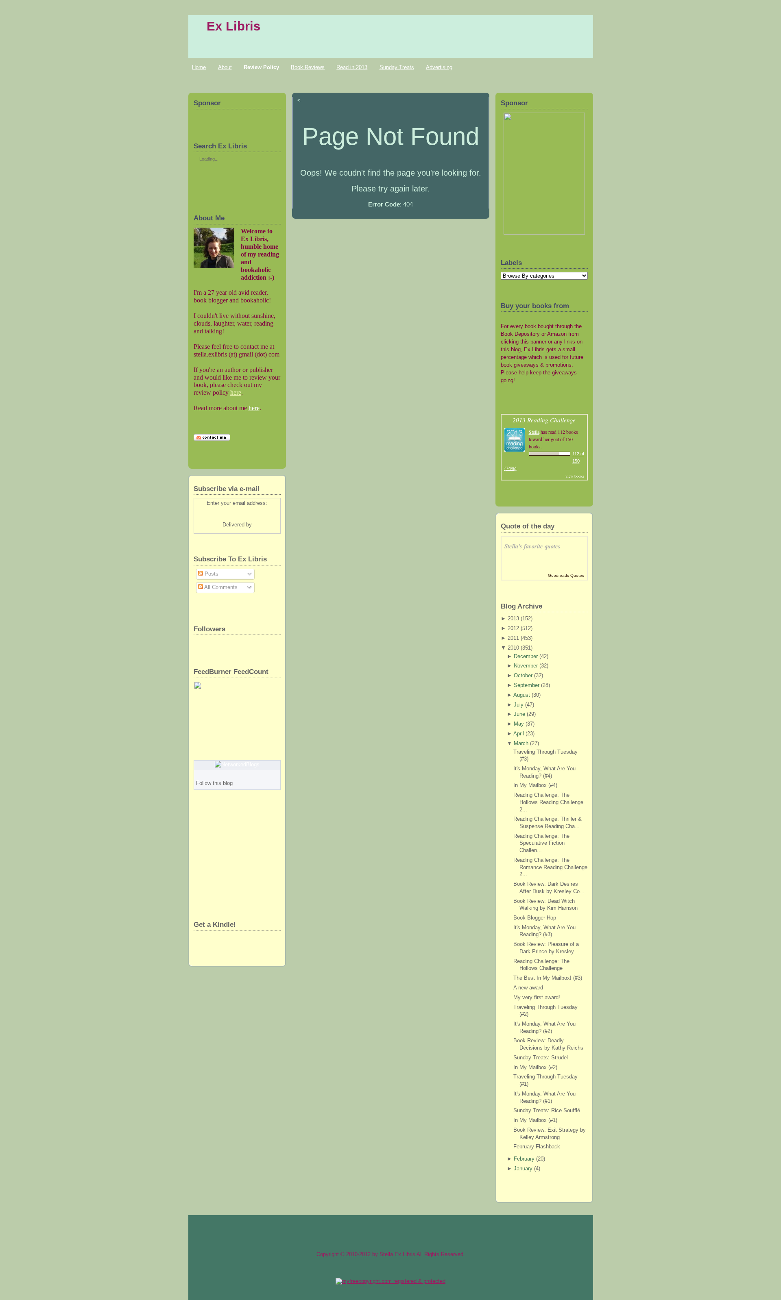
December (526, 656)
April (518, 734)
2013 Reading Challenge (544, 419)
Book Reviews (308, 67)
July (519, 705)
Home (199, 67)
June (519, 714)
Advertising (439, 67)
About (225, 67)
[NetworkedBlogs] (237, 764)
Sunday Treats (397, 67)
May (519, 724)
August (521, 695)
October (523, 675)
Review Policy (261, 67)
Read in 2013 (351, 67)
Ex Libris (233, 26)
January (523, 1169)
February (524, 1159)
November (526, 666)
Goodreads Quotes (566, 575)
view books (574, 476)
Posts (210, 574)
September (526, 685)
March (521, 743)
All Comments (220, 587)
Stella (534, 431)
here (235, 392)
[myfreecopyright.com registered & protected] (390, 1281)
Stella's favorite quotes (532, 546)
